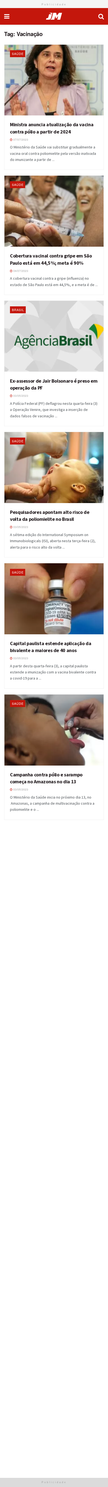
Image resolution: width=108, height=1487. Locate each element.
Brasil (18, 309)
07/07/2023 (20, 140)
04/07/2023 (20, 271)
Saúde (18, 53)
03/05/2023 (20, 396)
